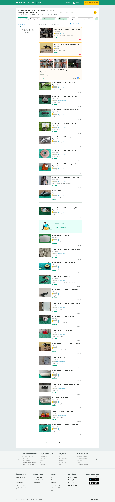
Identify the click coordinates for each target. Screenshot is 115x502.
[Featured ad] (80, 78)
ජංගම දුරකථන (43, 456)
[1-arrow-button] (96, 459)
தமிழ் (44, 2)
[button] (75, 24)
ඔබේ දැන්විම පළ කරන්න (91, 2)
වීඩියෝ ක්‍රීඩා (43, 464)
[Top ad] (80, 39)
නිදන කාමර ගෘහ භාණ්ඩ (82, 458)
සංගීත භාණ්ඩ (79, 462)
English (39, 2)
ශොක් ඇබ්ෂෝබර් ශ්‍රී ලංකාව (28, 464)
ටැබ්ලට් (42, 460)
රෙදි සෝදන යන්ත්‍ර (62, 462)
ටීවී (59, 456)
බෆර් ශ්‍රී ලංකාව (25, 458)
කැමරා (41, 462)
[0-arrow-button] (18, 459)
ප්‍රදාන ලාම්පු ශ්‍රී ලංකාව (27, 460)
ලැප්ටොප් (42, 458)
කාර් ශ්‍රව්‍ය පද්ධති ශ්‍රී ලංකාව (28, 456)
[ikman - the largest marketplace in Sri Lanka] (20, 3)
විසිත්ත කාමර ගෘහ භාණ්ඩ (82, 456)
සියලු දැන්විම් (31, 2)
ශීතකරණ (61, 460)
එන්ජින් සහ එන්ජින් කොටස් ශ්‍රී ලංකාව (30, 462)
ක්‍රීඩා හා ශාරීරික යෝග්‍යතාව (82, 464)
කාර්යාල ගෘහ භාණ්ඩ (81, 460)
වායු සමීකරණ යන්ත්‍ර (63, 458)
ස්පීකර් (60, 464)
